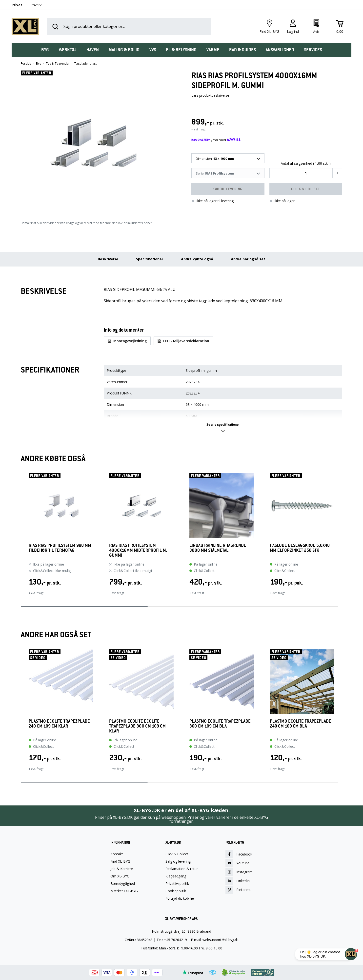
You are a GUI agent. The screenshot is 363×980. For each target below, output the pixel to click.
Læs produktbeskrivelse (210, 95)
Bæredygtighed (122, 883)
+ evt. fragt (36, 593)
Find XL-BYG (120, 861)
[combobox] (227, 158)
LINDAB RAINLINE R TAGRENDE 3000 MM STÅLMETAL (217, 548)
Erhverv (35, 4)
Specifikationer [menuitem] (149, 259)
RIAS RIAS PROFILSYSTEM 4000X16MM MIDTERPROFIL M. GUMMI (138, 550)
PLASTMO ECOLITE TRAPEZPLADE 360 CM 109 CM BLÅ (220, 724)
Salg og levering (178, 861)
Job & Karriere (121, 869)
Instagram (244, 872)
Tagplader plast (85, 64)
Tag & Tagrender (58, 64)
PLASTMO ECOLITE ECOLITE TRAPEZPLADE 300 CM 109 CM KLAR (137, 726)
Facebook (244, 854)
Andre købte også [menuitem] (197, 259)
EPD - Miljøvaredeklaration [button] (186, 341)
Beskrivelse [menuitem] (108, 259)
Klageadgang (175, 876)
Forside (26, 64)
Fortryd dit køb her (180, 898)
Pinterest (243, 889)
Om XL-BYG (119, 876)
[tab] (45, 50)
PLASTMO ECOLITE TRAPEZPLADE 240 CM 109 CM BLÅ (300, 724)
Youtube (243, 863)
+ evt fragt (198, 129)
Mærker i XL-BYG (124, 891)
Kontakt (116, 854)
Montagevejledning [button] (130, 341)
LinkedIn (243, 880)
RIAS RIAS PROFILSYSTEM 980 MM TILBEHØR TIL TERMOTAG (60, 548)
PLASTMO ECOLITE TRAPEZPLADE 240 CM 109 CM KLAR (59, 724)
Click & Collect (176, 854)
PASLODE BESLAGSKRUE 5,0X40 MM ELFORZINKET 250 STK (300, 548)
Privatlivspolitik (177, 883)
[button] (96, 141)
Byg (38, 64)
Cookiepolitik (175, 891)
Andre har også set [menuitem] (248, 259)
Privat (17, 4)
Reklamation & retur (181, 869)
